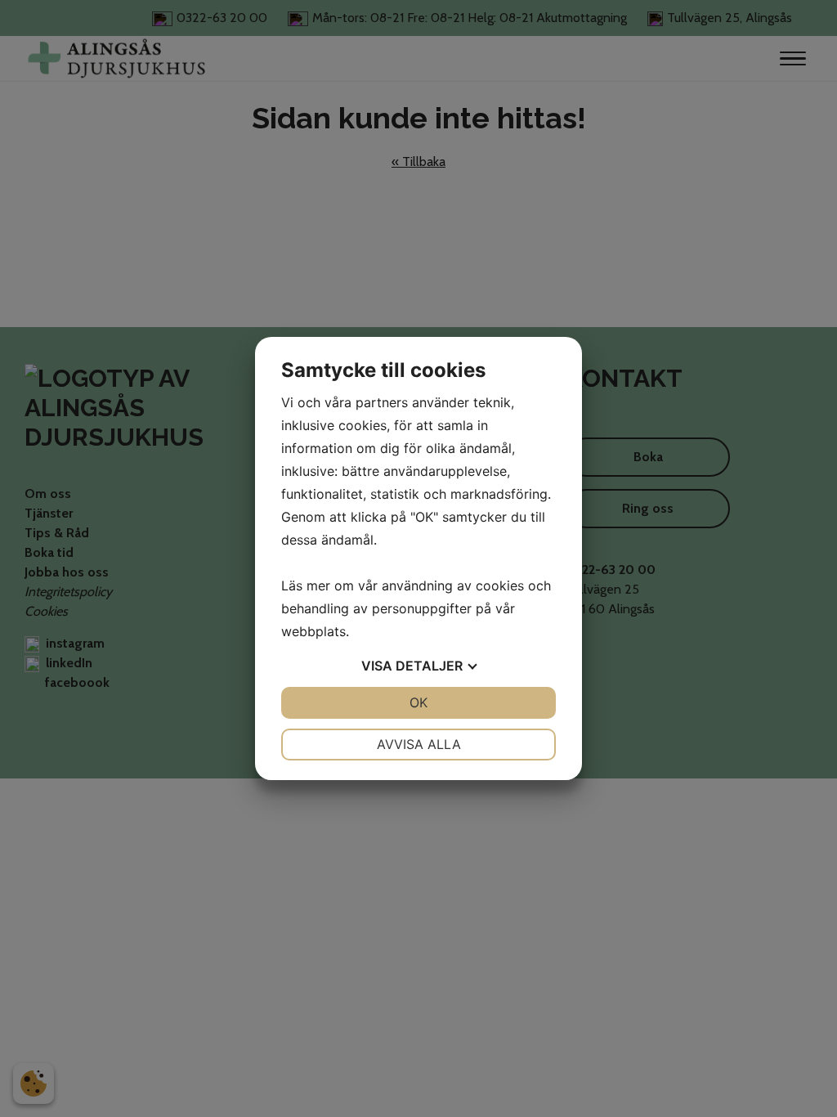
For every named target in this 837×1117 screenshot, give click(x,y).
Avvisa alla (419, 744)
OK (418, 702)
